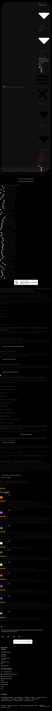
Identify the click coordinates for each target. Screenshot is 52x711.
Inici (39, 3)
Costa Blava (28, 455)
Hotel (42, 53)
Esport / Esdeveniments (10, 419)
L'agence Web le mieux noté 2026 (28, 282)
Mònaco (39, 455)
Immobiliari (4, 416)
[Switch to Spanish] (45, 71)
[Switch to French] (45, 69)
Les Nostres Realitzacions (44, 61)
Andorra (14, 455)
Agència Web (41, 62)
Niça (34, 455)
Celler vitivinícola (7, 413)
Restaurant (43, 56)
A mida (42, 28)
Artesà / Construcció (9, 399)
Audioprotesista (6, 386)
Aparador (42, 25)
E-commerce (5, 403)
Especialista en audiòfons (45, 50)
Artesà (42, 52)
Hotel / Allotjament (8, 389)
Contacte (40, 65)
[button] (43, 87)
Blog (40, 64)
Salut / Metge (5, 409)
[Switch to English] (45, 70)
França (20, 455)
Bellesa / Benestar (7, 423)
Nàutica (3, 396)
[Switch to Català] (15, 637)
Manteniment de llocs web (44, 59)
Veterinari (4, 406)
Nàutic (42, 55)
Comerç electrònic (44, 27)
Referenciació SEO (42, 58)
